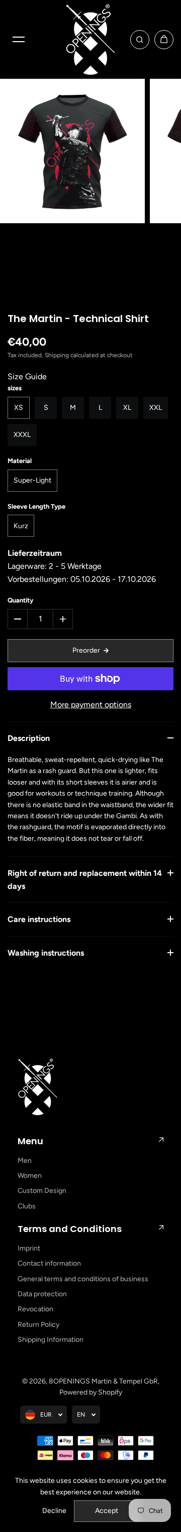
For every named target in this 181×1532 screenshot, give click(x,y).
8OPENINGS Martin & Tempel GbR (103, 1381)
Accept (106, 1510)
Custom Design (42, 1190)
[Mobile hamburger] (19, 40)
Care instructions (39, 919)
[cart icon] (163, 39)
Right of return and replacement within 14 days (85, 879)
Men (25, 1160)
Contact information (49, 1263)
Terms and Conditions (70, 1228)
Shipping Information (50, 1339)
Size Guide (27, 376)
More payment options (90, 704)
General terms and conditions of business (83, 1279)
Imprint (29, 1248)
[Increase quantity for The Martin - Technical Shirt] (63, 619)
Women (30, 1175)
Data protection (42, 1294)
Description (29, 738)
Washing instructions (46, 953)
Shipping (57, 355)
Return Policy (38, 1324)
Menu (30, 1141)
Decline (54, 1510)
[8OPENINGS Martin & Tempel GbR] (90, 39)
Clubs (27, 1206)
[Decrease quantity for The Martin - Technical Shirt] (18, 619)
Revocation (35, 1309)
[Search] (139, 39)
